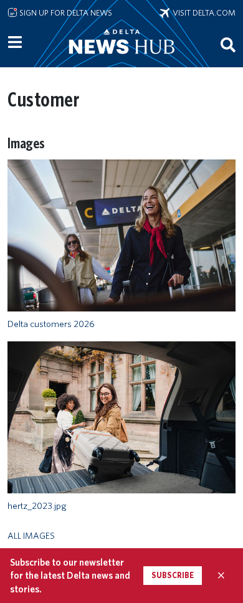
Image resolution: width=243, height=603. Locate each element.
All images (31, 535)
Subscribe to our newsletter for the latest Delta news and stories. (70, 575)
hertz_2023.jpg (37, 505)
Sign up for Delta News (64, 12)
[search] (228, 44)
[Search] (228, 44)
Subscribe (172, 575)
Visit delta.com (202, 12)
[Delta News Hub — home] (121, 58)
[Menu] (15, 42)
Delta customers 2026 (51, 324)
